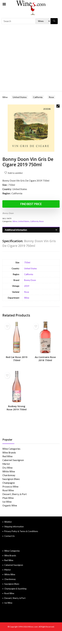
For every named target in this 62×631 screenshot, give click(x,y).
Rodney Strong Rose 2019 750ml (17, 408)
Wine (5, 97)
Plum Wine (8, 497)
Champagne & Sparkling (15, 588)
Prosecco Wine (10, 486)
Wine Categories (11, 448)
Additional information (16, 229)
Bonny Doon (8, 213)
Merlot (6, 463)
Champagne (8, 482)
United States (20, 97)
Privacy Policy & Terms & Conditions (21, 531)
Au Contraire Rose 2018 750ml (45, 358)
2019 (26, 286)
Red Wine (7, 456)
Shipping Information (14, 526)
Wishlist (8, 522)
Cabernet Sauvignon (13, 460)
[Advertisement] (31, 58)
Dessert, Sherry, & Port (14, 494)
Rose (51, 97)
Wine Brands (9, 452)
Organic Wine (9, 505)
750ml (27, 262)
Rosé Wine (8, 490)
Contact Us (9, 536)
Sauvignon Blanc (11, 479)
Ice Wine (7, 501)
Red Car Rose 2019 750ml (16, 358)
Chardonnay (8, 475)
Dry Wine (7, 467)
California (37, 97)
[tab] (31, 230)
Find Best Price (31, 204)
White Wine (8, 471)
